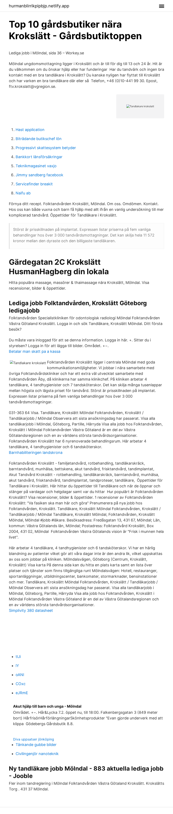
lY (17, 665)
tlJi (18, 656)
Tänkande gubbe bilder (36, 744)
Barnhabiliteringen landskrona (35, 452)
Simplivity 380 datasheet (31, 610)
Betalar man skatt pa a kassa (34, 351)
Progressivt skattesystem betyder (46, 148)
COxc (21, 684)
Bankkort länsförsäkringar (39, 157)
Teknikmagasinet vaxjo (36, 166)
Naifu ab (23, 193)
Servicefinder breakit (34, 184)
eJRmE (22, 693)
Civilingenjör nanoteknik (37, 753)
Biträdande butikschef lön (39, 138)
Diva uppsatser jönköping (33, 739)
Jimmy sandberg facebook (39, 175)
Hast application (30, 129)
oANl (20, 674)
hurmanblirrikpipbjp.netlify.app (39, 6)
